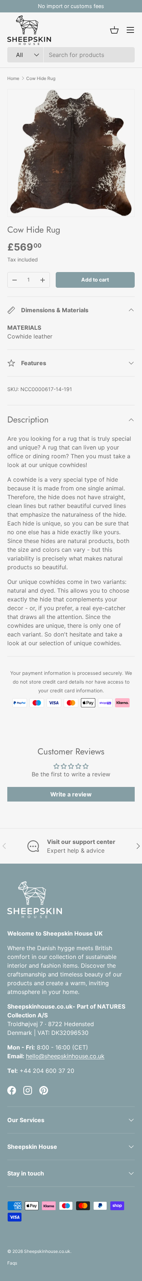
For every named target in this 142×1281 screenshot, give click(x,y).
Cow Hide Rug (40, 78)
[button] (114, 30)
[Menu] (130, 30)
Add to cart (95, 279)
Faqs (12, 1263)
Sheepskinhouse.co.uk (47, 1251)
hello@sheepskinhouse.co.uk (65, 1056)
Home (13, 78)
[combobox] (71, 54)
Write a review (71, 794)
